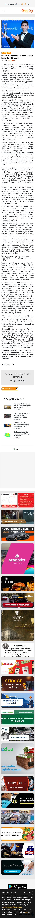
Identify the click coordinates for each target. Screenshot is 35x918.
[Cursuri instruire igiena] (17, 650)
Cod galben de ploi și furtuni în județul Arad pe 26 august (22, 434)
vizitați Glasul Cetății (17, 381)
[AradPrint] (17, 558)
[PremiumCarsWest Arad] (17, 534)
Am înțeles (27, 893)
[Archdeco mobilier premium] (17, 817)
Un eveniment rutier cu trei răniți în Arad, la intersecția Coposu (21, 415)
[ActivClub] (17, 783)
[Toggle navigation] (4, 10)
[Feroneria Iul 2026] (17, 500)
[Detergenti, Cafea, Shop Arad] (17, 667)
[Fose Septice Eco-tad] (17, 758)
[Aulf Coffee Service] (17, 683)
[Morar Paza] (17, 800)
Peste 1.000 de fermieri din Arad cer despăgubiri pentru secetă (22, 405)
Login (28, 4)
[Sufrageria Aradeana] (17, 625)
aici (26, 912)
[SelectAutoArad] (17, 600)
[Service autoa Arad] (17, 734)
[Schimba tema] (22, 4)
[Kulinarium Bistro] (17, 834)
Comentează (8, 389)
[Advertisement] (17, 470)
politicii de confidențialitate (12, 907)
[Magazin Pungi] (17, 717)
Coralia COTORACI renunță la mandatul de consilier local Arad (21, 424)
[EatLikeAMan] (17, 583)
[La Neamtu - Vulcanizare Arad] (17, 850)
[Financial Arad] (17, 867)
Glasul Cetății (10, 364)
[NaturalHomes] (17, 517)
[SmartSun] (17, 700)
